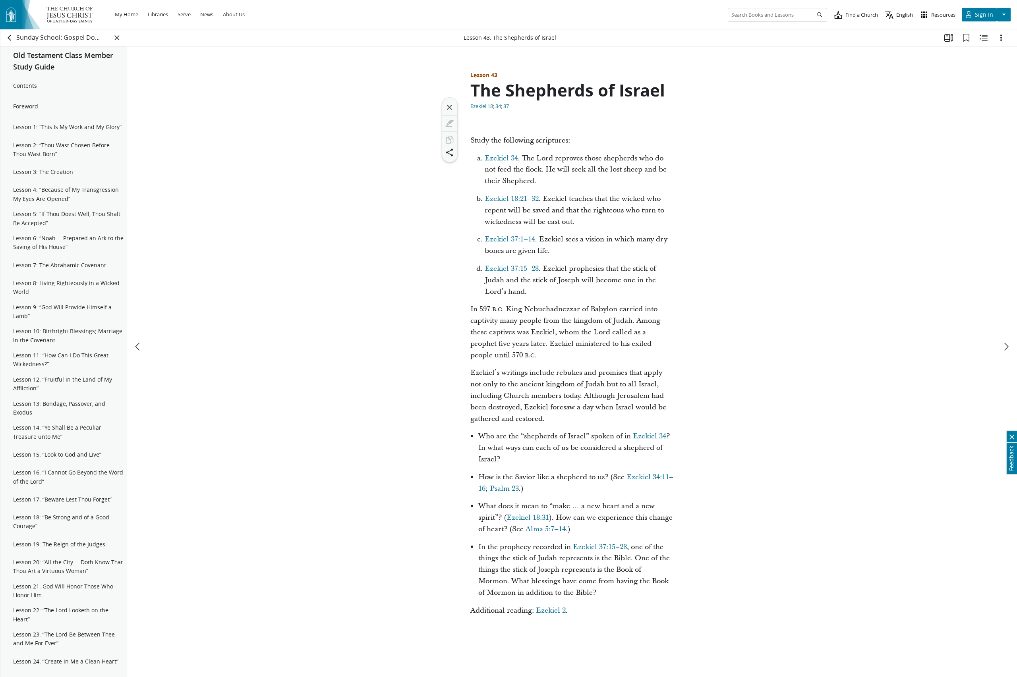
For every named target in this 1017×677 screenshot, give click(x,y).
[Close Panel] (117, 37)
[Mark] (449, 123)
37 (506, 106)
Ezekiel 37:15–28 (512, 269)
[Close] (449, 107)
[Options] (1001, 37)
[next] (1006, 347)
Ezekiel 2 (551, 610)
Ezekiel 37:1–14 (510, 239)
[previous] (138, 347)
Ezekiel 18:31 (528, 518)
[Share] (449, 152)
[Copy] (449, 139)
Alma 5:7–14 (546, 529)
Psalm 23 (504, 489)
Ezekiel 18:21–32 (512, 199)
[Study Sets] (949, 37)
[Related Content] (984, 37)
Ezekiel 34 (501, 158)
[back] (10, 37)
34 (498, 106)
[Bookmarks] (966, 37)
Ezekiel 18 (481, 106)
